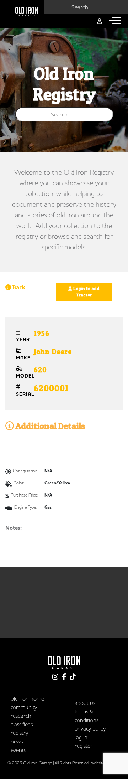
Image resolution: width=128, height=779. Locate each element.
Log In (81, 737)
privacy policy (90, 728)
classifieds (22, 724)
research (21, 715)
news (17, 741)
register (83, 745)
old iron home (27, 698)
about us (85, 702)
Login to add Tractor (86, 291)
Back (18, 287)
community (24, 707)
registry (19, 732)
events (18, 749)
